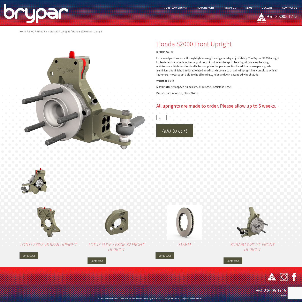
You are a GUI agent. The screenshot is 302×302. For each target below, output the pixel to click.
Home (23, 31)
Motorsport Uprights (59, 31)
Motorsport (205, 7)
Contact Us (289, 7)
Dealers (267, 7)
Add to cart (174, 130)
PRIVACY (284, 295)
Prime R (41, 31)
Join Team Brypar (175, 7)
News (249, 7)
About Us (230, 7)
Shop (31, 31)
